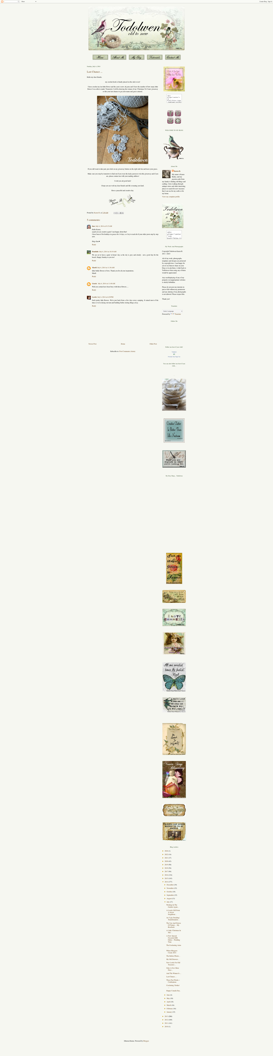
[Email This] (115, 213)
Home (123, 344)
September (170, 895)
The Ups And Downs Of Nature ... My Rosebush (173, 925)
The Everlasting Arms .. (173, 946)
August (169, 898)
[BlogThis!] (117, 213)
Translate (178, 314)
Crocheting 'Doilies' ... (173, 986)
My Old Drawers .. (172, 959)
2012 (166, 1020)
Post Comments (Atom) (127, 351)
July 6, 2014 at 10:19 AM (107, 251)
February (170, 1008)
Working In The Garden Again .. (172, 906)
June (168, 995)
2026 (166, 851)
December (170, 885)
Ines (93, 226)
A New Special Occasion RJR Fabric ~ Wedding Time (173, 939)
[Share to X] (119, 213)
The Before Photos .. (173, 956)
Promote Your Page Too (174, 356)
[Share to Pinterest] (123, 213)
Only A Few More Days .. (172, 969)
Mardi (94, 267)
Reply (94, 244)
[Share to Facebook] (121, 213)
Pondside (95, 251)
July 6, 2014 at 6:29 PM (105, 297)
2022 (166, 854)
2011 (166, 1023)
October (170, 891)
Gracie (94, 283)
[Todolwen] (174, 354)
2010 (166, 1026)
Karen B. (177, 171)
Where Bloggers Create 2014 (171, 951)
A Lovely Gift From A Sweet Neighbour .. (173, 912)
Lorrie (94, 297)
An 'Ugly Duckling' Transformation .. (173, 918)
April (169, 1002)
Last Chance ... (171, 976)
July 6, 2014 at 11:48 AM (106, 283)
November (170, 888)
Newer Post (92, 344)
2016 (166, 875)
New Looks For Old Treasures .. (173, 963)
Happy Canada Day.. (173, 990)
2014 (166, 882)
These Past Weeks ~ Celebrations (173, 981)
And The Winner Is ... (173, 973)
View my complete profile (171, 196)
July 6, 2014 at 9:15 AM (104, 226)
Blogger (146, 1041)
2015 (166, 878)
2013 (166, 1016)
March (169, 1005)
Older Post (153, 344)
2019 (166, 864)
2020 (166, 861)
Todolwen (174, 352)
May (168, 998)
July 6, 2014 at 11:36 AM (105, 267)
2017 (166, 871)
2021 (166, 858)
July (168, 902)
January (169, 1012)
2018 (166, 868)
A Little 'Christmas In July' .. (173, 931)
